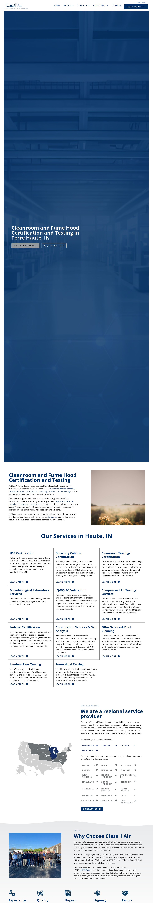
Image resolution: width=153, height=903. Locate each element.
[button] (90, 745)
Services (82, 5)
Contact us (52, 517)
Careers (116, 5)
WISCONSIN (88, 745)
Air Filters (99, 5)
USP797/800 (85, 870)
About (67, 5)
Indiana (124, 745)
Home (57, 5)
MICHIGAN (87, 750)
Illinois (105, 745)
